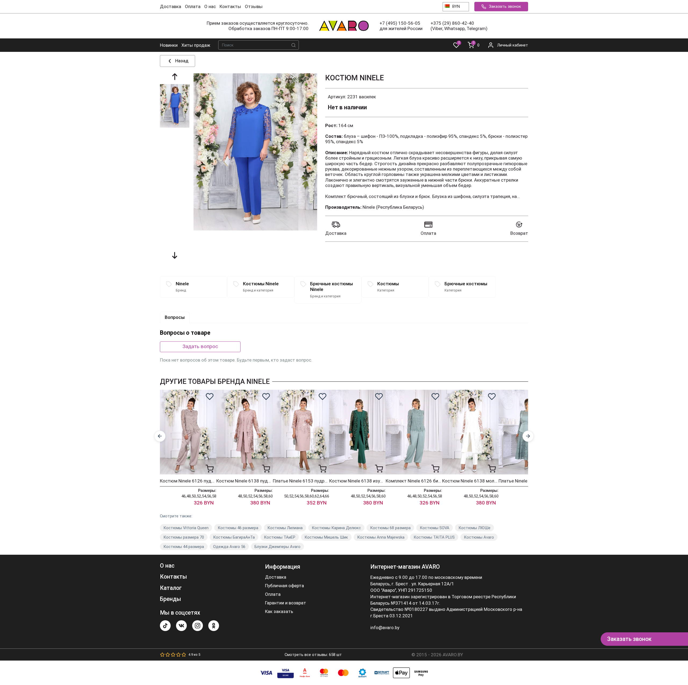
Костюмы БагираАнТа (234, 537)
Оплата (192, 6)
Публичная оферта (284, 585)
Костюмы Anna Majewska (380, 537)
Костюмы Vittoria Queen (186, 527)
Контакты (230, 6)
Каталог (171, 588)
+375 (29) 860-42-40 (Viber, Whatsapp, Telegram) (459, 25)
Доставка (170, 6)
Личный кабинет (512, 45)
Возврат (519, 233)
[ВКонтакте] (181, 625)
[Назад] (160, 436)
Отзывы (254, 6)
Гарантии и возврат (285, 603)
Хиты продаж (195, 45)
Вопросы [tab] (175, 317)
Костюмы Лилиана (285, 527)
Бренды (170, 599)
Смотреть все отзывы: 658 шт (313, 654)
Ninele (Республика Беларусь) (393, 207)
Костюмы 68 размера (390, 527)
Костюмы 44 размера (183, 546)
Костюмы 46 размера (238, 527)
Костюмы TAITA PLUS (434, 537)
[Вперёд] (528, 436)
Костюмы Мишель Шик (326, 537)
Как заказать (279, 611)
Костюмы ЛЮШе (474, 527)
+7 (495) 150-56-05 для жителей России (400, 25)
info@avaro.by (384, 627)
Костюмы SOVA (434, 527)
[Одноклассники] (213, 625)
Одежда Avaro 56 (229, 546)
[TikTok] (165, 625)
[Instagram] (197, 625)
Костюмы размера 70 (183, 537)
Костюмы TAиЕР (279, 537)
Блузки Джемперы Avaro (277, 546)
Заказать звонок (505, 6)
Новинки (169, 45)
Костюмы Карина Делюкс (336, 527)
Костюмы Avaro (479, 537)
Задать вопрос (200, 346)
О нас (210, 6)
